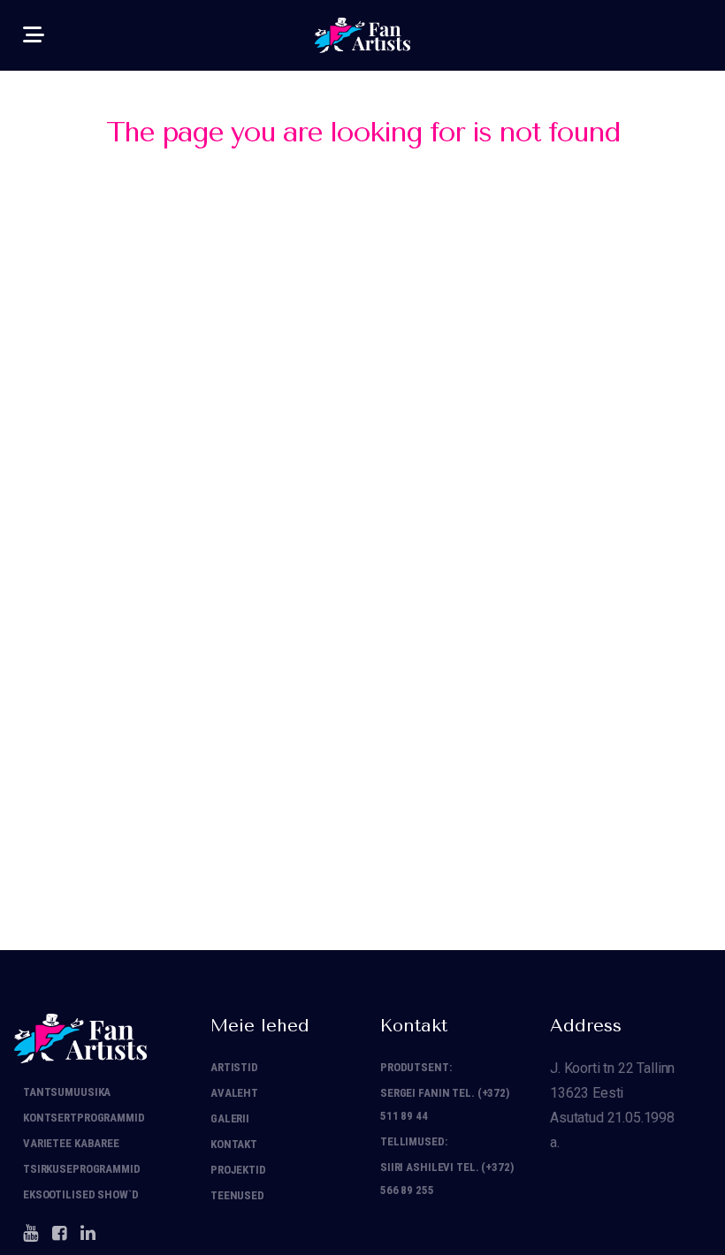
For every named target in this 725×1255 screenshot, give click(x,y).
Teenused (237, 1195)
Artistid (234, 1067)
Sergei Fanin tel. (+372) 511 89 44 (444, 1104)
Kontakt (233, 1144)
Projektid (238, 1169)
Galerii (229, 1118)
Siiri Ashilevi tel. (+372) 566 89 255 (447, 1178)
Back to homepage (363, 289)
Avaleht (234, 1092)
